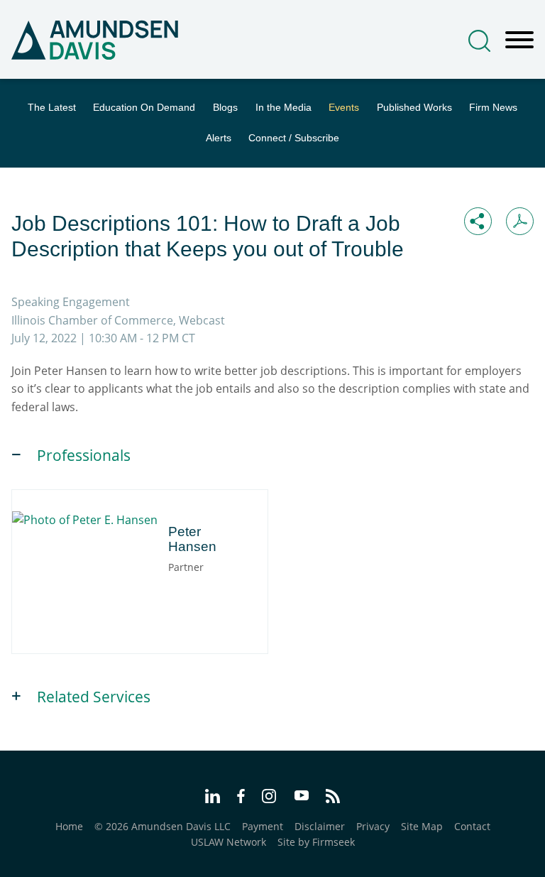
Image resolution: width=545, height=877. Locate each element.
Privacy (373, 826)
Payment (262, 826)
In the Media (283, 107)
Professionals (84, 455)
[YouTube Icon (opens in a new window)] (302, 797)
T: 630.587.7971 (83, 575)
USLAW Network (228, 842)
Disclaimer (319, 826)
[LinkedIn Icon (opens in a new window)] (212, 798)
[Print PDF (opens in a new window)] (520, 221)
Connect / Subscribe (293, 138)
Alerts (218, 138)
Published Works (414, 107)
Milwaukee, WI (149, 560)
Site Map (422, 826)
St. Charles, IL (78, 560)
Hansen (85, 523)
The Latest (52, 107)
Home (69, 826)
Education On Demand (144, 107)
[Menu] (519, 40)
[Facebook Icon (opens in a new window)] (241, 798)
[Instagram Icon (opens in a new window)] (269, 798)
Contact (472, 826)
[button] (478, 221)
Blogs (225, 107)
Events (344, 107)
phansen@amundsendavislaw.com (128, 590)
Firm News (493, 107)
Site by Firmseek (316, 842)
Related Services (93, 697)
